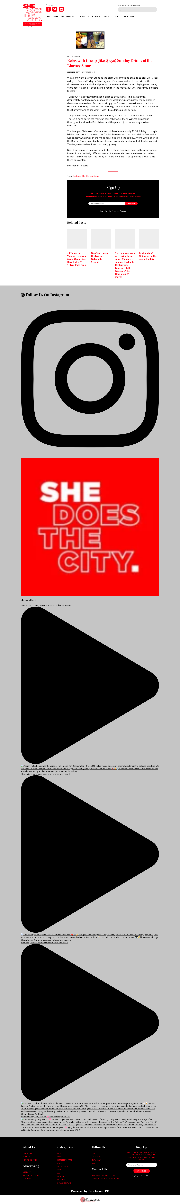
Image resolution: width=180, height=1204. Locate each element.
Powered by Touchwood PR (90, 1191)
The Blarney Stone (90, 176)
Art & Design (94, 16)
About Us (128, 16)
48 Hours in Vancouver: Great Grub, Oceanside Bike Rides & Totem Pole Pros (77, 259)
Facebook (96, 1157)
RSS (93, 1163)
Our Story (27, 1153)
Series (55, 16)
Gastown (77, 176)
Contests (107, 16)
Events (118, 16)
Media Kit (27, 1172)
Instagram (96, 1160)
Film (48, 16)
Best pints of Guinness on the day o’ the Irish (148, 255)
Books (82, 16)
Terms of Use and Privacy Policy (105, 1179)
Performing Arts (69, 16)
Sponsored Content (31, 1175)
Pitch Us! (26, 1157)
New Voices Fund (30, 1160)
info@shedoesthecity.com (103, 1175)
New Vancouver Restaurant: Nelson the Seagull (99, 257)
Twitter (95, 1153)
